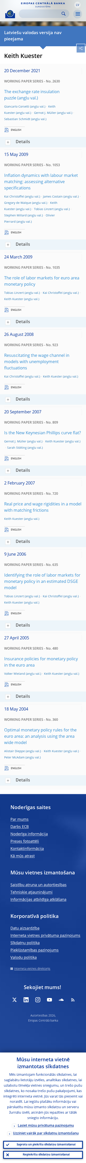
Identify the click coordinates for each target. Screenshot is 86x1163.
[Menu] (77, 14)
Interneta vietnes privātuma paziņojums (45, 936)
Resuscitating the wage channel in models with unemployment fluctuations (36, 362)
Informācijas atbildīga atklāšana (38, 900)
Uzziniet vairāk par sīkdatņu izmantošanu (46, 1133)
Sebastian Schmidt (17, 119)
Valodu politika (23, 958)
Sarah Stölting (17, 447)
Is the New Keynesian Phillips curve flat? (42, 433)
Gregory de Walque (17, 203)
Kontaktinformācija (27, 849)
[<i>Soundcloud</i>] (61, 1000)
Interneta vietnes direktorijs (32, 968)
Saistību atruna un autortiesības (38, 885)
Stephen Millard (15, 215)
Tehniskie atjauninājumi (31, 892)
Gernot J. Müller (45, 113)
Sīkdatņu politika (25, 943)
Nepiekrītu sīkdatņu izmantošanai (46, 1154)
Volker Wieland (14, 673)
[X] (14, 1000)
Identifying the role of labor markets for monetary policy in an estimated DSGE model (42, 581)
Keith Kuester (13, 299)
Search (63, 13)
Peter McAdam (14, 757)
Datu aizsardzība (24, 928)
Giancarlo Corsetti (16, 106)
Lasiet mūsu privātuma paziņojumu (46, 1125)
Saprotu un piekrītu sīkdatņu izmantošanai (46, 1144)
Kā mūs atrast (22, 856)
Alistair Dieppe (14, 751)
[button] (77, 5)
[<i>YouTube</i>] (49, 1000)
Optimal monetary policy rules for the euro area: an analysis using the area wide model (40, 736)
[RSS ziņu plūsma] (73, 1000)
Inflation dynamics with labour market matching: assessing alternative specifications (41, 182)
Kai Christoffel (14, 196)
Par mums (19, 819)
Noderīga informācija (29, 834)
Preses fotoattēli (24, 841)
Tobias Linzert (44, 209)
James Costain (53, 196)
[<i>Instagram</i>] (38, 1000)
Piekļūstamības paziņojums (34, 950)
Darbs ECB (19, 827)
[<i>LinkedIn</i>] (26, 1000)
